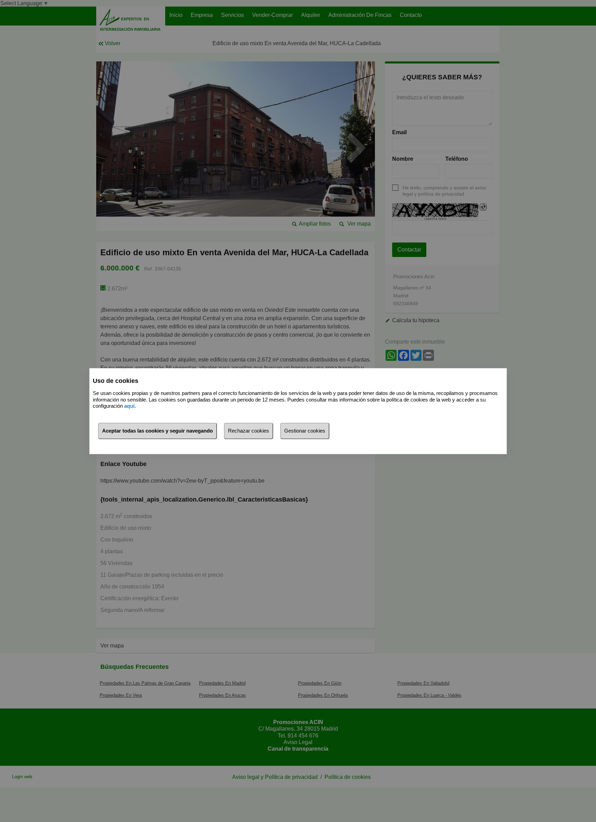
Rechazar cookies (248, 431)
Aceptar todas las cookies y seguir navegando (157, 431)
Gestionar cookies (304, 431)
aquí (129, 406)
